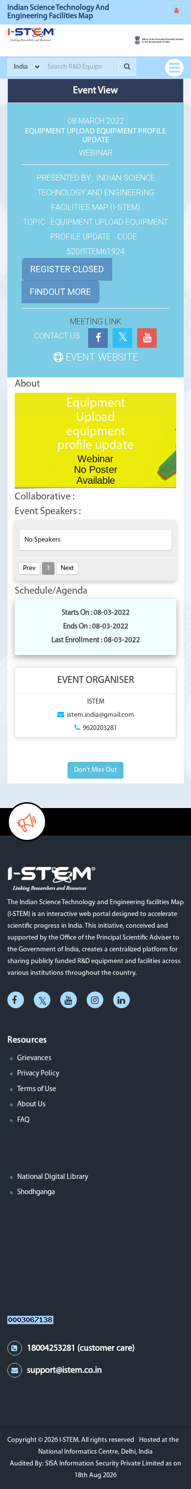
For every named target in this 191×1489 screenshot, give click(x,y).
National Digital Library (52, 1177)
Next (67, 568)
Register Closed (67, 269)
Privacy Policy (38, 1073)
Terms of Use (36, 1089)
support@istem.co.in (64, 1370)
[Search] (127, 67)
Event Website (100, 357)
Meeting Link (95, 321)
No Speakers (42, 540)
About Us (31, 1104)
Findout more (60, 292)
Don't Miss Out (95, 770)
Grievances (34, 1058)
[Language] (176, 10)
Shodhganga (36, 1192)
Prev (29, 568)
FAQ (23, 1120)
